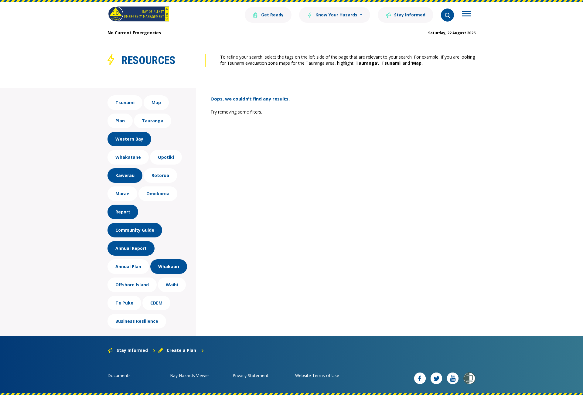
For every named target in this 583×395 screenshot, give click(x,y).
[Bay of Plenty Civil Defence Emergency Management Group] (138, 14)
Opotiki (166, 157)
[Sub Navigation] (467, 14)
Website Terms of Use (317, 375)
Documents (119, 375)
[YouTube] (453, 378)
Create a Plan (181, 350)
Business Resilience (136, 321)
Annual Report (131, 248)
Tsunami (125, 102)
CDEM (156, 303)
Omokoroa (157, 193)
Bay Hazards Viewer (189, 375)
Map (156, 102)
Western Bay (129, 139)
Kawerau (125, 175)
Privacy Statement (250, 375)
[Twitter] (436, 378)
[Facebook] (420, 378)
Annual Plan (128, 266)
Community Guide (134, 230)
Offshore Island (132, 285)
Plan (120, 121)
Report (122, 212)
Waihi (172, 285)
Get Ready (272, 15)
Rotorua (160, 175)
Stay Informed (409, 15)
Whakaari (168, 266)
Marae (122, 193)
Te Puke (124, 303)
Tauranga (152, 121)
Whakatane (128, 157)
